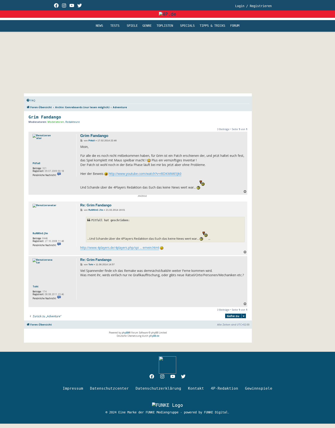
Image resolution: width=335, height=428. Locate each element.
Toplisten (165, 26)
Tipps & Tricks (212, 26)
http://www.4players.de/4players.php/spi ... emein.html (119, 247)
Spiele (132, 26)
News (99, 26)
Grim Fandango (44, 117)
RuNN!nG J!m (40, 233)
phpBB (125, 332)
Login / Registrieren (253, 6)
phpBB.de (154, 335)
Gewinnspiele (258, 388)
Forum (234, 26)
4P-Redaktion (224, 388)
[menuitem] (30, 100)
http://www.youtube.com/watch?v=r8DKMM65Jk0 (145, 173)
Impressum (73, 388)
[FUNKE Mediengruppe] (167, 405)
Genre (147, 26)
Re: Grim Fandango (95, 205)
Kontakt (196, 388)
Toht (36, 286)
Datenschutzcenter (109, 388)
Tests (114, 26)
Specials (187, 26)
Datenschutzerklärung (158, 388)
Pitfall (36, 163)
